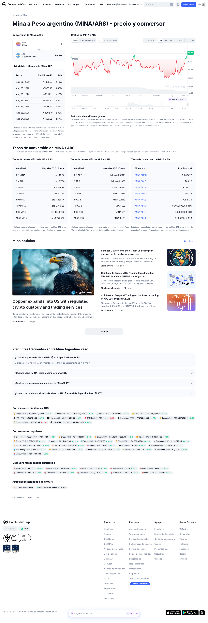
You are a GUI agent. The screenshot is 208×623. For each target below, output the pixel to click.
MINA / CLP (140, 181)
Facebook (184, 549)
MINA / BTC (141, 205)
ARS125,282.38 (138, 418)
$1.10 (125, 468)
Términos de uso (137, 534)
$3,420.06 (103, 450)
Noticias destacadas (113, 549)
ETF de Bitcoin (110, 554)
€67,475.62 (30, 441)
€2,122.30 (172, 450)
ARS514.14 (100, 418)
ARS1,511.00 (114, 414)
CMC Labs (109, 539)
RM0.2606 (62, 468)
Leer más (188, 241)
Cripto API (108, 559)
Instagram (184, 544)
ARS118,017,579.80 (34, 414)
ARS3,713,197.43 (75, 414)
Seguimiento (109, 588)
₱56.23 (31, 450)
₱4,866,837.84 (134, 441)
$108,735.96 (154, 437)
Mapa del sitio (110, 598)
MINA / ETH (140, 212)
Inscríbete (159, 529)
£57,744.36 (69, 445)
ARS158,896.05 (65, 418)
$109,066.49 (67, 450)
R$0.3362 (60, 473)
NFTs (106, 578)
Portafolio (108, 583)
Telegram (183, 539)
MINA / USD (141, 175)
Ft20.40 (126, 473)
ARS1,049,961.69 (150, 414)
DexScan (108, 563)
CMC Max (108, 544)
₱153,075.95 (172, 441)
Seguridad (134, 573)
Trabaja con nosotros (139, 578)
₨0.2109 (64, 441)
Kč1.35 (94, 468)
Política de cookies (138, 549)
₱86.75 (133, 445)
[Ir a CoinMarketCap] (14, 4)
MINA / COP (141, 187)
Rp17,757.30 (97, 441)
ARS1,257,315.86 (178, 418)
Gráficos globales (112, 573)
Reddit (182, 554)
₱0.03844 (35, 437)
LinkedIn (183, 559)
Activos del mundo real (114, 568)
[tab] (100, 40)
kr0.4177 (29, 468)
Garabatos (109, 593)
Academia (108, 529)
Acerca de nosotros (138, 529)
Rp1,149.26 (93, 473)
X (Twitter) (184, 529)
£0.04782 (158, 473)
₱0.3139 (138, 450)
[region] (71, 4)
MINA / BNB (141, 218)
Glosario (158, 559)
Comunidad (184, 534)
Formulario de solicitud (164, 534)
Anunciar (108, 534)
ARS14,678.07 (72, 422)
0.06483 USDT (32, 454)
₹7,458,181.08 (76, 437)
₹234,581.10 (167, 445)
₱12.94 (103, 445)
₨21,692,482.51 (32, 445)
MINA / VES (140, 199)
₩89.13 (155, 468)
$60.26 (28, 473)
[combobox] (149, 40)
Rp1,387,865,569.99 (115, 437)
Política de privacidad (139, 539)
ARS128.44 (31, 422)
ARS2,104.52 (30, 418)
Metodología (135, 568)
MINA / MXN (141, 193)
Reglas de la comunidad (140, 554)
